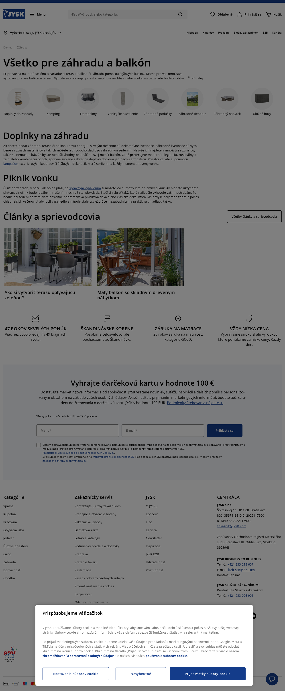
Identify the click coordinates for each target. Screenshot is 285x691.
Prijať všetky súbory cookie (207, 674)
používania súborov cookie (166, 656)
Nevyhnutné (141, 674)
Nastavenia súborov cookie (75, 674)
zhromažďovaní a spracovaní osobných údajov (78, 656)
